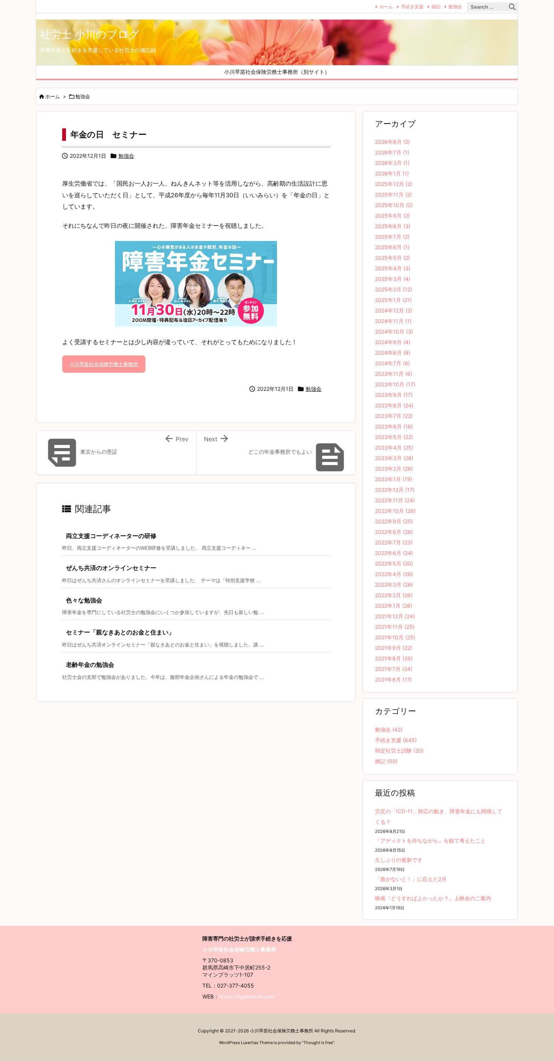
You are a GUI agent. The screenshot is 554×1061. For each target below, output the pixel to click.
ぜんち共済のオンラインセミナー (111, 568)
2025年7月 (392, 236)
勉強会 (455, 6)
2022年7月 (394, 542)
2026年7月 (392, 152)
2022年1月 (393, 605)
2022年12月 (395, 489)
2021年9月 (393, 648)
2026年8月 (392, 142)
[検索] (512, 6)
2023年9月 (394, 395)
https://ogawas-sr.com (247, 996)
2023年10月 (395, 384)
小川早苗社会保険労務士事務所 (103, 364)
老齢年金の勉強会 (90, 664)
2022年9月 (394, 521)
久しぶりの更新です (398, 860)
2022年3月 (394, 584)
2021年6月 (393, 679)
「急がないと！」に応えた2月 (411, 879)
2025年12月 (393, 184)
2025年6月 (392, 247)
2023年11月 (393, 373)
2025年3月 (392, 279)
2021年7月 (393, 669)
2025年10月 (394, 205)
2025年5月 (392, 258)
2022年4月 (394, 574)
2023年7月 (394, 416)
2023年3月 (394, 458)
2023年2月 (394, 468)
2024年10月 (394, 331)
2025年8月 (392, 226)
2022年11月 (395, 500)
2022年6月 (394, 553)
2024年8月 (392, 352)
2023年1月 (393, 479)
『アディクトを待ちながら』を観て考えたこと (430, 840)
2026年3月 (392, 163)
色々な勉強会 (84, 600)
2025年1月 (393, 300)
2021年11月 (395, 626)
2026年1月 (392, 173)
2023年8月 (394, 405)
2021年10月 (395, 637)
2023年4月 (394, 447)
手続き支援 (412, 6)
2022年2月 (394, 595)
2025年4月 (392, 268)
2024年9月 (392, 342)
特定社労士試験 (399, 750)
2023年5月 (394, 437)
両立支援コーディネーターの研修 (111, 536)
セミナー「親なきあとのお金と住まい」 (120, 632)
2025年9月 (392, 215)
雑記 (436, 6)
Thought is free (318, 1042)
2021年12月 (395, 616)
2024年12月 (393, 310)
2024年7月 (392, 363)
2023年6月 (394, 426)
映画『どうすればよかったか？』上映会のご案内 (433, 898)
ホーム (386, 6)
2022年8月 (394, 532)
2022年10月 (395, 511)
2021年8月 (394, 658)
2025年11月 (393, 194)
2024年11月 (393, 321)
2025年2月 (393, 289)
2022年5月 (394, 563)
